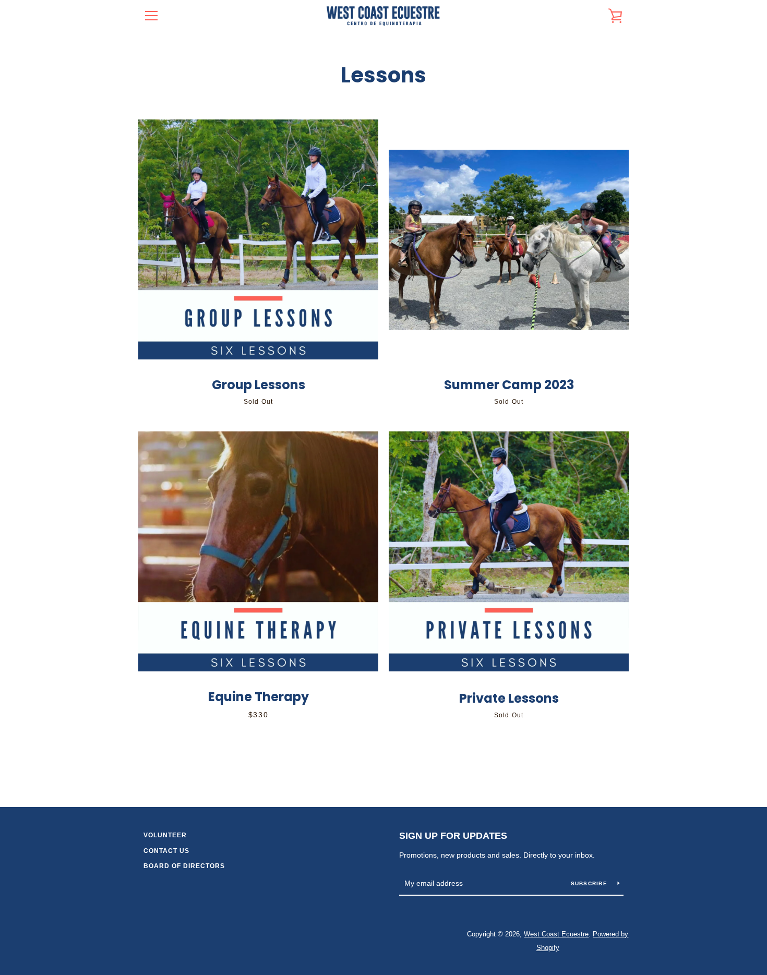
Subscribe (590, 883)
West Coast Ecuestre (556, 934)
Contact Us (166, 850)
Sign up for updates (453, 835)
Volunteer (165, 835)
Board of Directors (184, 866)
